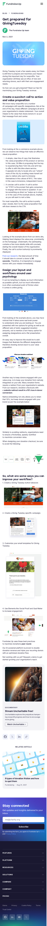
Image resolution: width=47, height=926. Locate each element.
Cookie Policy (26, 905)
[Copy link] (26, 736)
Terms (42, 832)
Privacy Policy (11, 834)
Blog (5, 13)
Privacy (14, 905)
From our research (10, 256)
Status (5, 905)
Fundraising (17, 13)
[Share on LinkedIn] (19, 736)
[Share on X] (12, 736)
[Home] (17, 4)
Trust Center (7, 909)
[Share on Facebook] (5, 736)
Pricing (6, 896)
